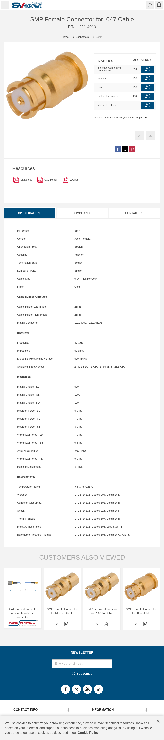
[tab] (30, 213)
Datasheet (26, 179)
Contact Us (134, 213)
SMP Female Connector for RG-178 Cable (62, 611)
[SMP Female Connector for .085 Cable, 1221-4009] (141, 587)
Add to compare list (139, 135)
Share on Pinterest (132, 149)
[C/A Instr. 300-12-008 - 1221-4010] (65, 179)
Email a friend (150, 135)
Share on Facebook (118, 149)
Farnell (101, 87)
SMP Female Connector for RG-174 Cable (102, 611)
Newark (102, 78)
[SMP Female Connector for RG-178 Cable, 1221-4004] (62, 587)
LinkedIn (98, 689)
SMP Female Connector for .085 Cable (141, 611)
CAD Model (50, 179)
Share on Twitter (125, 149)
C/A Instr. (74, 179)
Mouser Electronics (108, 105)
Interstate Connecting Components (109, 69)
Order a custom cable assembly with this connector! (22, 613)
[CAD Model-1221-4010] (40, 179)
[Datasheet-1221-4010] (16, 179)
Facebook (65, 689)
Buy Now (147, 69)
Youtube (87, 689)
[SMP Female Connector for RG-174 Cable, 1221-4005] (102, 587)
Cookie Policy (88, 732)
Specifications (29, 213)
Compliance (82, 213)
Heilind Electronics (108, 96)
